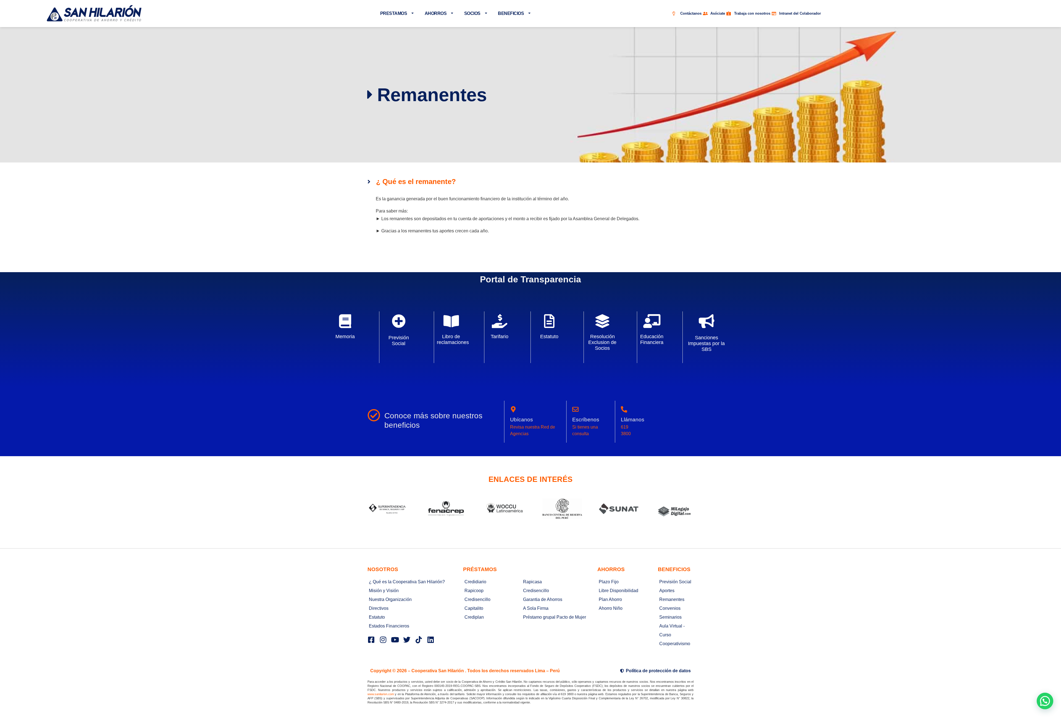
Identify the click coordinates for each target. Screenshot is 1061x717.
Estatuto (549, 336)
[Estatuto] (549, 321)
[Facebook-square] (371, 639)
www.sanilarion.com (380, 694)
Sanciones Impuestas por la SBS (706, 343)
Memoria (345, 336)
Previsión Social (398, 340)
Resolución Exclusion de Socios (602, 342)
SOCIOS (472, 13)
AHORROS (436, 13)
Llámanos (632, 419)
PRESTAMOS (393, 13)
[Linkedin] (430, 639)
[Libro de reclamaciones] (451, 321)
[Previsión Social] (399, 321)
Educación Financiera (651, 339)
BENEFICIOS (511, 13)
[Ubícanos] (513, 409)
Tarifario (499, 336)
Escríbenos (585, 419)
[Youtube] (394, 639)
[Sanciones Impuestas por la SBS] (706, 321)
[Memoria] (345, 321)
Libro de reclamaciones (453, 339)
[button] (1045, 701)
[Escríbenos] (575, 409)
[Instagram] (383, 639)
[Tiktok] (418, 639)
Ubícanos (521, 419)
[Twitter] (406, 639)
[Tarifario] (499, 321)
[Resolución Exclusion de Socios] (602, 321)
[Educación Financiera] (652, 321)
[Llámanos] (624, 409)
